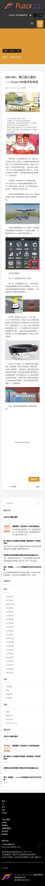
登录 (7, 712)
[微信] (10, 868)
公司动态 (13, 486)
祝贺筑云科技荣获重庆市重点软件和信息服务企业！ (21, 555)
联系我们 (5, 834)
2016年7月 (9, 646)
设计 (3, 807)
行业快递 (9, 698)
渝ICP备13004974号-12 (22, 880)
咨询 (40, 23)
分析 (3, 810)
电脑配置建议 (6, 828)
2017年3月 (9, 631)
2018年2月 (9, 612)
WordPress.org (11, 723)
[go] (38, 503)
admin (23, 88)
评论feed (9, 719)
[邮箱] (17, 868)
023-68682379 (21, 15)
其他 (7, 690)
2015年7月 (9, 673)
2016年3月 (9, 661)
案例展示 (5, 825)
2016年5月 (9, 654)
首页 (3, 801)
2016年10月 (10, 642)
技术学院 (9, 694)
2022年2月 (9, 596)
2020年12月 (10, 604)
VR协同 (4, 813)
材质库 (4, 822)
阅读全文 (34, 479)
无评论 (38, 487)
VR (3, 804)
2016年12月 (10, 638)
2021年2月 (9, 600)
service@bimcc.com (13, 847)
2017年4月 (9, 627)
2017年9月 (9, 615)
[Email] (40, 15)
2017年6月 (9, 623)
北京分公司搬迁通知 (11, 517)
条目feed (9, 715)
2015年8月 (9, 669)
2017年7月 (9, 619)
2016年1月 (9, 665)
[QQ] (35, 15)
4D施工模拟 (6, 819)
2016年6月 (9, 650)
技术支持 (5, 831)
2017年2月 (9, 635)
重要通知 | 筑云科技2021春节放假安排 (25, 526)
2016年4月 (9, 657)
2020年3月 (9, 608)
